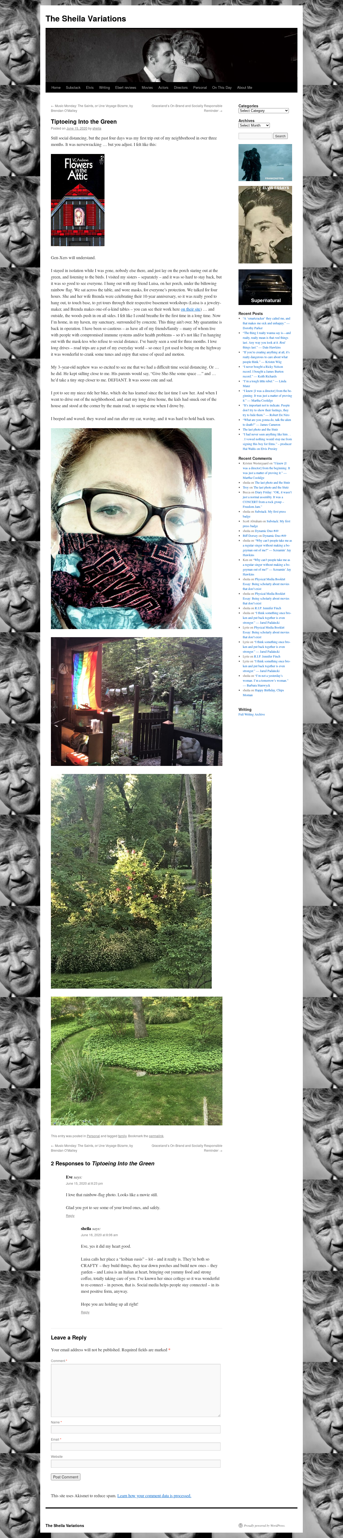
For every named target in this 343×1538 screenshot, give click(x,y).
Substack (73, 87)
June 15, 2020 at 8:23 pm (84, 1183)
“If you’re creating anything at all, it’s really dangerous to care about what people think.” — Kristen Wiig (266, 357)
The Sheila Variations (86, 18)
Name (56, 1422)
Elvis (90, 87)
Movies (147, 87)
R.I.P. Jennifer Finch (268, 608)
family (122, 1135)
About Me (244, 87)
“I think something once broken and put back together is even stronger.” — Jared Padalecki (267, 618)
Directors (181, 87)
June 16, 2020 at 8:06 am (99, 1234)
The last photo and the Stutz (260, 429)
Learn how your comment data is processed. (154, 1495)
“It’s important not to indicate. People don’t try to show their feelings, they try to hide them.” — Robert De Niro (266, 410)
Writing (104, 87)
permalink (156, 1135)
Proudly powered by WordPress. (264, 1525)
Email (56, 1439)
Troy (246, 487)
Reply (70, 1215)
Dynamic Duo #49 (266, 530)
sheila (96, 128)
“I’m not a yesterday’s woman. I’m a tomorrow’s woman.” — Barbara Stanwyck (265, 680)
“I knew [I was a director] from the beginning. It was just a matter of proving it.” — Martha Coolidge (267, 395)
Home (56, 87)
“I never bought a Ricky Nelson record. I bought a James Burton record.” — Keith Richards (263, 371)
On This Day (222, 87)
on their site (190, 309)
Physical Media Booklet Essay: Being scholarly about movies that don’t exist (266, 584)
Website (57, 1456)
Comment (59, 1360)
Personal (200, 87)
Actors (163, 87)
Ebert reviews (125, 87)
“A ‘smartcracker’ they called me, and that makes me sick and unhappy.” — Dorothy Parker (266, 323)
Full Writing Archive (251, 714)
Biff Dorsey (250, 535)
